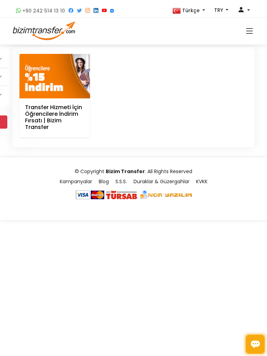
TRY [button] (219, 10)
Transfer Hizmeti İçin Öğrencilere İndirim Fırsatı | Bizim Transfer (53, 117)
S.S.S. (121, 181)
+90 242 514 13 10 (43, 10)
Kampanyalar (76, 181)
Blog (104, 181)
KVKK (202, 181)
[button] (189, 10)
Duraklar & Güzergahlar (161, 181)
